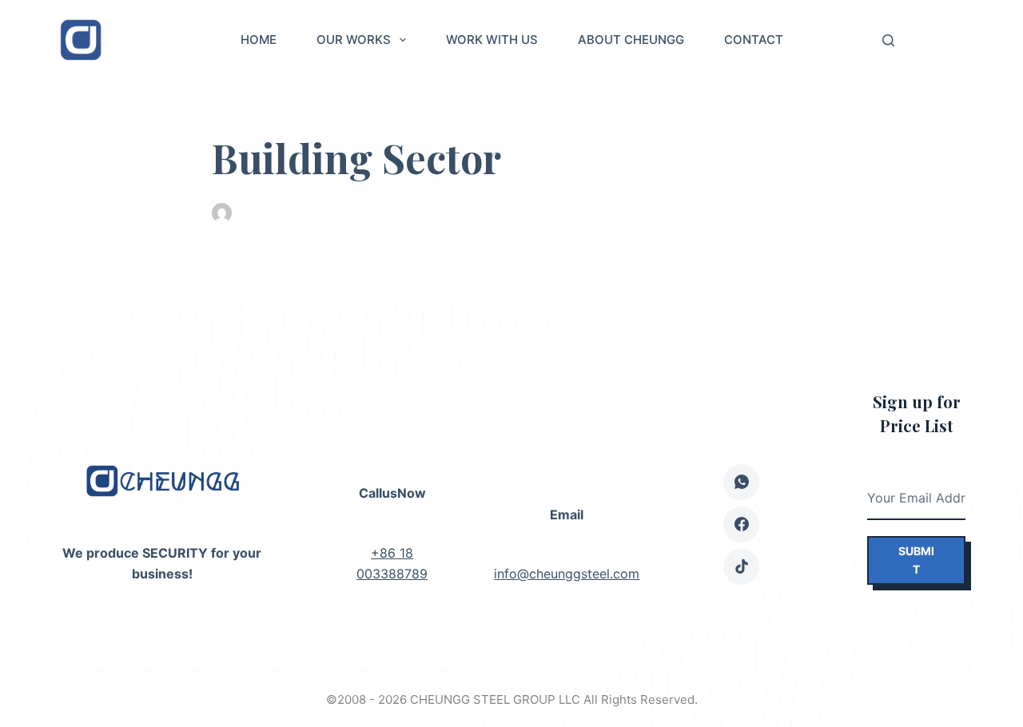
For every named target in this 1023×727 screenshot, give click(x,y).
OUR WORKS (353, 39)
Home (259, 39)
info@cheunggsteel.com (566, 574)
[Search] (888, 40)
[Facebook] (741, 524)
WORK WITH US (492, 39)
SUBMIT (916, 560)
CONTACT (753, 39)
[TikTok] (741, 567)
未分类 (367, 213)
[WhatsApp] (741, 482)
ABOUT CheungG (631, 39)
